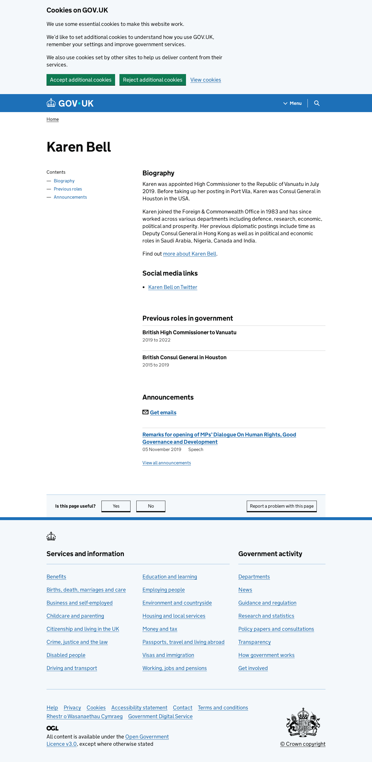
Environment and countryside (177, 602)
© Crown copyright (303, 744)
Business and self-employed (79, 602)
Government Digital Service (160, 716)
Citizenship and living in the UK (82, 629)
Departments (254, 576)
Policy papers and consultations (276, 629)
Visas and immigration (168, 655)
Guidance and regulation (267, 602)
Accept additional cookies (81, 79)
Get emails (163, 412)
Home (52, 119)
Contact (182, 707)
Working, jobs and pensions (174, 668)
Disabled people (65, 655)
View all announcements (166, 463)
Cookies (96, 707)
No (156, 506)
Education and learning (169, 576)
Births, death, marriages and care (86, 589)
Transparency (254, 642)
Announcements (70, 197)
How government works (266, 655)
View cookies (205, 79)
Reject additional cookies (153, 79)
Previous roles (68, 189)
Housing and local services (173, 615)
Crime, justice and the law (77, 642)
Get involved (253, 668)
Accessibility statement (139, 707)
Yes (121, 506)
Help (52, 707)
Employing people (163, 589)
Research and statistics (266, 615)
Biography (64, 181)
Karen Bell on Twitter (172, 287)
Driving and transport (71, 668)
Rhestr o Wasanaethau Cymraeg (84, 716)
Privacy (72, 707)
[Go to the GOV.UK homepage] (70, 103)
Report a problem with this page (282, 506)
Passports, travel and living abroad (183, 642)
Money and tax (159, 629)
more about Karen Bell (189, 253)
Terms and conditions (223, 707)
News (245, 589)
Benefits (56, 576)
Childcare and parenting (75, 615)
